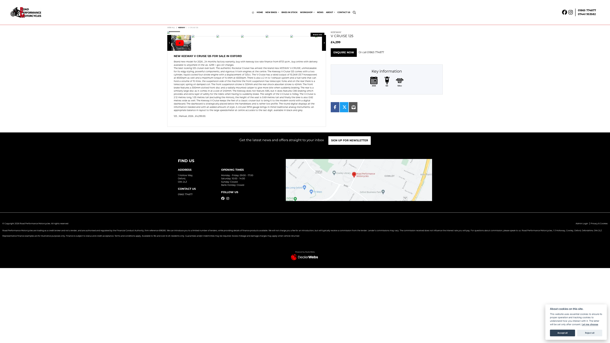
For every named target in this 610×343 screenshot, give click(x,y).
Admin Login (582, 223)
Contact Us (343, 12)
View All (171, 27)
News (320, 12)
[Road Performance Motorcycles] (26, 12)
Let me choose (590, 324)
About (329, 12)
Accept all (562, 333)
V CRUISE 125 (193, 27)
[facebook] (223, 198)
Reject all (589, 333)
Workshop (306, 12)
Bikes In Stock (289, 12)
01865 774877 (587, 10)
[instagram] (228, 198)
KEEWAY (181, 27)
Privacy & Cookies (599, 223)
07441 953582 (587, 14)
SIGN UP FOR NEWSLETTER (349, 140)
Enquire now (343, 52)
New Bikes (271, 12)
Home (260, 12)
